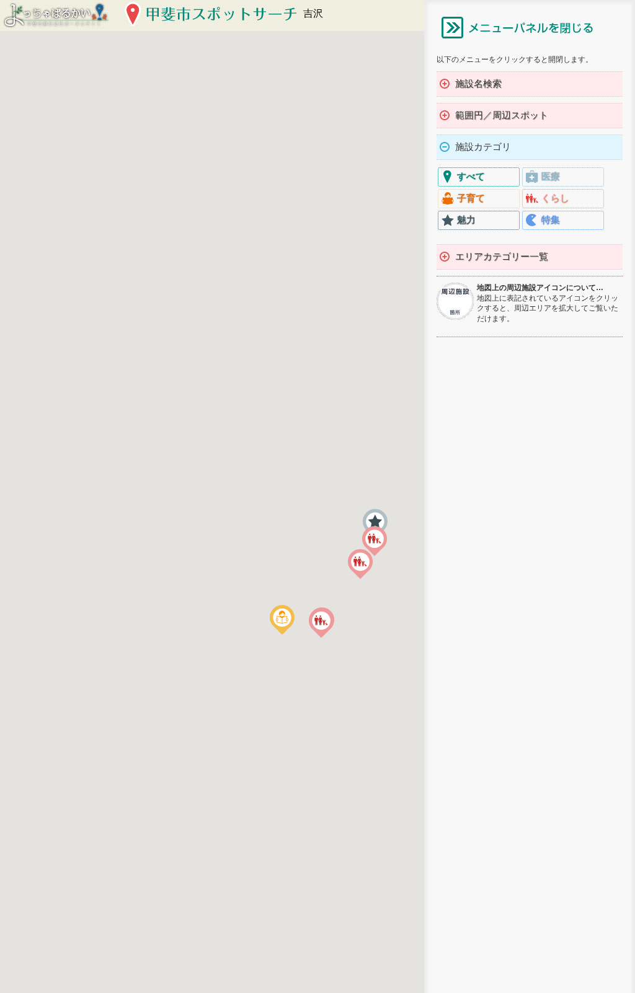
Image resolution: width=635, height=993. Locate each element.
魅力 (466, 219)
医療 (550, 176)
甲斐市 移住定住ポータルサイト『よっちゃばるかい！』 (56, 15)
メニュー (517, 27)
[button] (282, 620)
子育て (471, 198)
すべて (471, 176)
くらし (555, 198)
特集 (550, 219)
